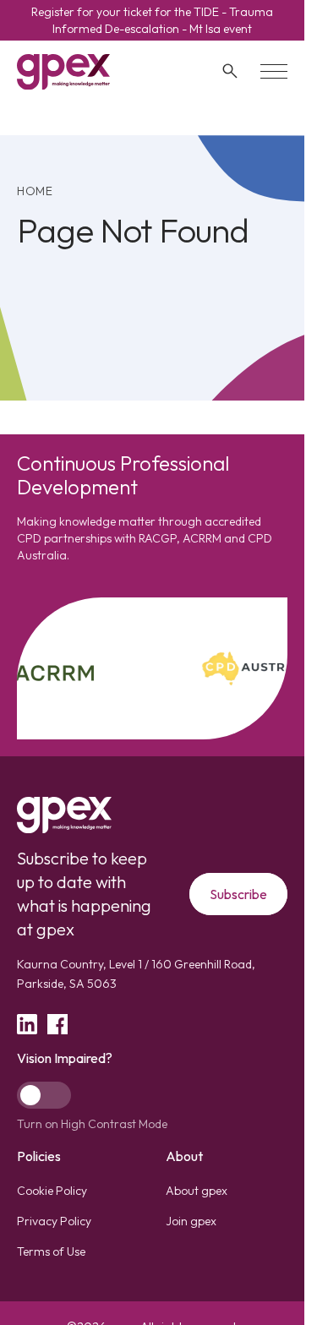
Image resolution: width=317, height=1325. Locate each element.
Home (35, 191)
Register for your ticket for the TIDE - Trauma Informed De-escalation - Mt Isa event (152, 20)
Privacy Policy (54, 1221)
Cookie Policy (52, 1190)
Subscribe (238, 894)
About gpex (196, 1190)
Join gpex (191, 1221)
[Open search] (230, 71)
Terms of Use (51, 1251)
